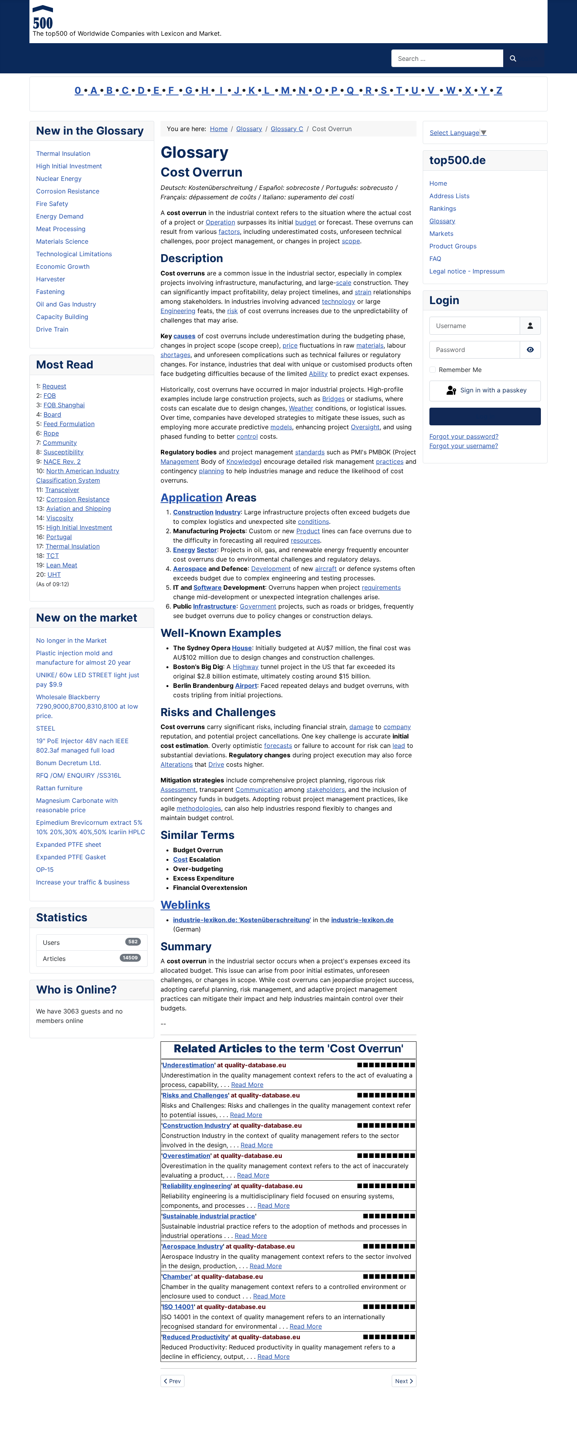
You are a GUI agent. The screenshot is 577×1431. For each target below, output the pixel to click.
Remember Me (460, 370)
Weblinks (185, 904)
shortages (175, 355)
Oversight (365, 427)
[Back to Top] (563, 1416)
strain (363, 292)
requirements (381, 587)
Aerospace (190, 568)
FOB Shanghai (64, 405)
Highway (246, 667)
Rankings (442, 208)
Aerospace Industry (192, 1246)
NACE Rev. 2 (62, 461)
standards (310, 452)
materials (369, 345)
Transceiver (62, 490)
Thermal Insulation (73, 546)
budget (305, 222)
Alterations (177, 764)
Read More (247, 1084)
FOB (50, 395)
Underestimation (188, 1065)
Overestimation (186, 1155)
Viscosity (59, 518)
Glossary (442, 221)
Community (60, 443)
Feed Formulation (69, 424)
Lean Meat (61, 565)
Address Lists (449, 196)
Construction (193, 512)
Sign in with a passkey (492, 390)
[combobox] (447, 58)
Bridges (333, 399)
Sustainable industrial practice (209, 1216)
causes (184, 336)
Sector (207, 550)
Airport (246, 685)
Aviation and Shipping (78, 508)
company (397, 727)
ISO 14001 (178, 1307)
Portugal (59, 537)
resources (305, 540)
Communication (259, 789)
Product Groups (453, 246)
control (247, 436)
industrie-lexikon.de (362, 920)
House (242, 648)
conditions (313, 521)
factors (229, 231)
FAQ (435, 259)
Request (54, 386)
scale (343, 282)
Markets (441, 233)
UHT (54, 574)
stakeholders (326, 789)
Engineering (178, 311)
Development (271, 568)
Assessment (178, 789)
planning (211, 471)
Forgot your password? (463, 436)
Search (527, 58)
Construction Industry (196, 1125)
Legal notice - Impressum (467, 271)
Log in (485, 416)
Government (258, 606)
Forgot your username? (463, 446)
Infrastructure (214, 606)
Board (52, 414)
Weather (301, 408)
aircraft (326, 568)
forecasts (278, 745)
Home (438, 183)
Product (308, 531)
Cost (180, 859)
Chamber (177, 1276)
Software (208, 587)
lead (399, 745)
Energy (184, 550)
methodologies (199, 808)
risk (232, 311)
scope (351, 241)
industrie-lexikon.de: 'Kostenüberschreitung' (242, 920)
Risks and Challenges (195, 1095)
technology (338, 301)
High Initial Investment (79, 527)
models (281, 427)
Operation (220, 222)
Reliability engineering (197, 1186)
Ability (318, 373)
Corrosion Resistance (78, 499)
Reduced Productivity (195, 1337)
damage (361, 727)
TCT (52, 556)
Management (180, 461)
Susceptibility (64, 452)
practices (390, 461)
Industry (228, 512)
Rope (51, 433)
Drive (216, 764)
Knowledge (242, 461)
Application (192, 497)
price (290, 345)
